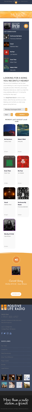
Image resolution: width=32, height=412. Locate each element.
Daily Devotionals (6, 353)
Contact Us (4, 349)
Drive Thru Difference (7, 357)
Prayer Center (5, 361)
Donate (3, 364)
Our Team (4, 346)
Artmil (30, 408)
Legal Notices (5, 368)
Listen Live (16, 294)
